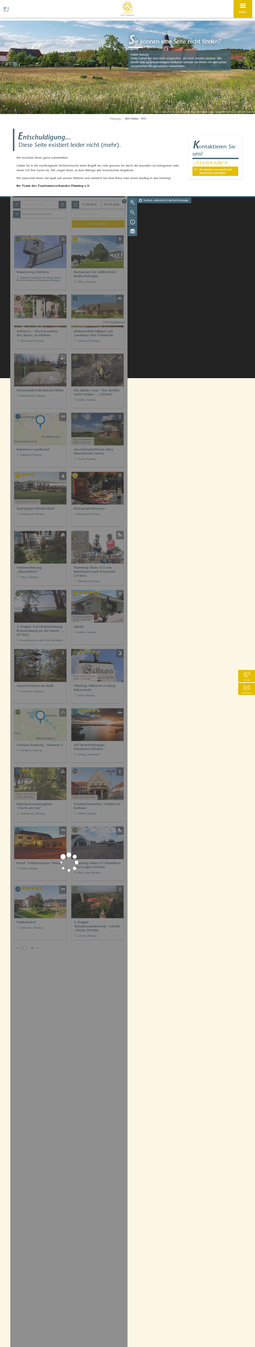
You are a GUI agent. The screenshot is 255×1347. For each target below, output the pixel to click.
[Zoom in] (132, 202)
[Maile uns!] (215, 171)
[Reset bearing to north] (132, 221)
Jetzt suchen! (98, 223)
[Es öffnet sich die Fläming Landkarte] (7, 9)
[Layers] (132, 231)
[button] (246, 689)
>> (38, 948)
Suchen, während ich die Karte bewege (166, 200)
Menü (243, 12)
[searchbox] (40, 204)
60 (32, 948)
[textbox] (36, 214)
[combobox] (39, 204)
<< (17, 948)
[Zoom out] (132, 212)
